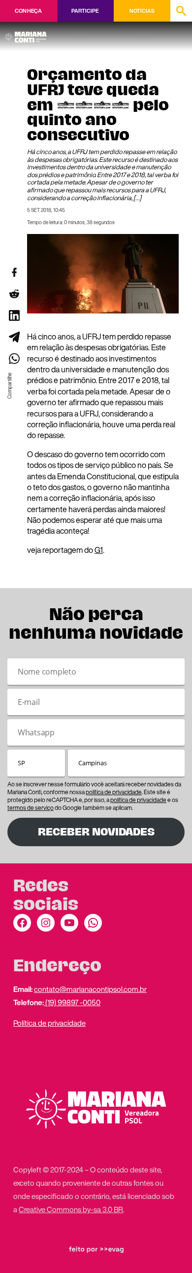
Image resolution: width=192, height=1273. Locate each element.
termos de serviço (30, 808)
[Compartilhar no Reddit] (14, 294)
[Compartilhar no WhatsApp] (14, 358)
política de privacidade (114, 792)
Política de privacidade (49, 1022)
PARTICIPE (84, 11)
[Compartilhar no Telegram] (14, 337)
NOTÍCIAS (142, 11)
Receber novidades (96, 831)
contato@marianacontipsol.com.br (90, 989)
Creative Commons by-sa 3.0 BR (71, 1209)
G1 (99, 550)
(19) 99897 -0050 (72, 1002)
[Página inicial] (27, 34)
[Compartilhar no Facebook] (14, 272)
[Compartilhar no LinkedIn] (14, 315)
